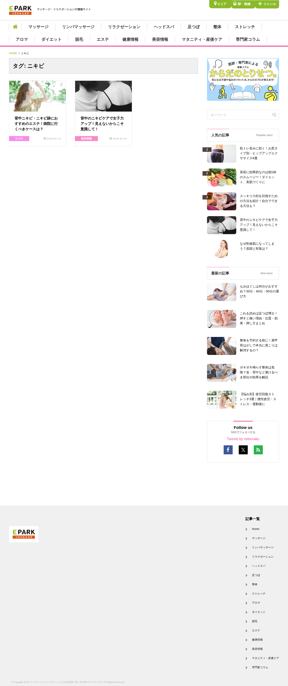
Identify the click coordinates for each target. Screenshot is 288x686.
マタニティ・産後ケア (202, 39)
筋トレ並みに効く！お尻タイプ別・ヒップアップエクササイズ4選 (259, 153)
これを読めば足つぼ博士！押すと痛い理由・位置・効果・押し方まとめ (259, 318)
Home (255, 529)
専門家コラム (248, 39)
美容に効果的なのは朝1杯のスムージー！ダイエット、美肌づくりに (258, 177)
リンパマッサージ (78, 27)
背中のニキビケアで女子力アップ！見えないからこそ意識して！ (102, 123)
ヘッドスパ (164, 27)
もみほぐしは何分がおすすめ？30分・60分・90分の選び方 (259, 291)
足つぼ (194, 27)
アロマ (22, 39)
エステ (103, 39)
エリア (222, 4)
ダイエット (51, 39)
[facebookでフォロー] (228, 449)
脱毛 (79, 39)
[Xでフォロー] (243, 449)
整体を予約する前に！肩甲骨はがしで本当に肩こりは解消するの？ (259, 345)
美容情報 (160, 39)
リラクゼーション (124, 27)
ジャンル (269, 4)
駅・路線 (244, 4)
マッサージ (38, 27)
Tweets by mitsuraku (243, 439)
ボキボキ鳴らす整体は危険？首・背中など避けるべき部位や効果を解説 (259, 372)
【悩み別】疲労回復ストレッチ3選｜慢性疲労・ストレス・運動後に (258, 399)
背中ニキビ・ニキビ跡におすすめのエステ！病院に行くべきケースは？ (36, 123)
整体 (217, 27)
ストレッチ (245, 27)
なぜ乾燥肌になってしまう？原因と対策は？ (257, 246)
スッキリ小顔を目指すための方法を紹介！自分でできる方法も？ (259, 201)
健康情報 (130, 39)
